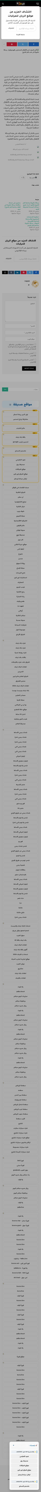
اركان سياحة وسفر (24, 1474)
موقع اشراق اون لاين (24, 1470)
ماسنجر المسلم (24, 1486)
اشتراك (11, 28)
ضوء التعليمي (24, 1456)
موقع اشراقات (24, 1465)
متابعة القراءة (20, 34)
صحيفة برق (24, 1461)
